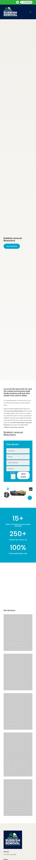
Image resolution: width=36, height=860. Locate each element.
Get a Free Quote (12, 246)
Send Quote (23, 475)
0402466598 (26, 2)
